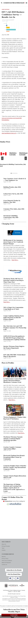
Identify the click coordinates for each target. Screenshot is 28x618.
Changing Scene (8, 223)
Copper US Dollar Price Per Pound (12, 498)
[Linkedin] (17, 578)
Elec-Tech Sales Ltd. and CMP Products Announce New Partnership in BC (14, 327)
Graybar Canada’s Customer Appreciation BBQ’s (12, 448)
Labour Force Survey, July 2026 (13, 194)
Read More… (15, 260)
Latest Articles (5, 9)
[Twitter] (14, 578)
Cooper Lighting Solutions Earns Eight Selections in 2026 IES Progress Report (13, 317)
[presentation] (14, 154)
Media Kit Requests (6, 562)
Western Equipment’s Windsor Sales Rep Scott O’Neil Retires (14, 418)
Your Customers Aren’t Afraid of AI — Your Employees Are (14, 179)
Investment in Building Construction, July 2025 (13, 165)
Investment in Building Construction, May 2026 (10, 216)
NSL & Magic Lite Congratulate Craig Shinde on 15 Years (13, 308)
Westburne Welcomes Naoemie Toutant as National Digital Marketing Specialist (13, 438)
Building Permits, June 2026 (12, 187)
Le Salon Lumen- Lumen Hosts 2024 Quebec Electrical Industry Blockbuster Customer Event (14, 380)
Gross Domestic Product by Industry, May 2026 (11, 201)
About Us (4, 544)
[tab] (12, 173)
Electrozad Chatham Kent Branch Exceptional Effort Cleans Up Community (14, 457)
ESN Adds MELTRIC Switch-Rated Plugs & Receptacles (14, 355)
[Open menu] (26, 3)
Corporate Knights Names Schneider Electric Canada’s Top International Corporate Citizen (14, 467)
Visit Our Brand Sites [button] (14, 574)
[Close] (27, 609)
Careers (3, 550)
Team (3, 548)
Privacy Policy (5, 558)
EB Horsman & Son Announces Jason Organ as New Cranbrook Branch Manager (13, 242)
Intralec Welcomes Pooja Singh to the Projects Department (13, 347)
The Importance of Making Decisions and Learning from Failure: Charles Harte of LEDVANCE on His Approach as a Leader (14, 487)
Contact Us (4, 564)
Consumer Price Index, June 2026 (13, 209)
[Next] (26, 158)
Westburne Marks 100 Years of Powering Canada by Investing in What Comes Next (13, 280)
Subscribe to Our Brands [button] (14, 570)
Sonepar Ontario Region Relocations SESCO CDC (14, 476)
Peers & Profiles (8, 362)
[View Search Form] (1, 3)
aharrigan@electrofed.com (9, 133)
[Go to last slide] (2, 158)
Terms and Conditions (7, 560)
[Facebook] (10, 578)
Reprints (4, 556)
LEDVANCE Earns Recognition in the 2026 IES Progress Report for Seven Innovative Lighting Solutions (14, 337)
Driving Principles (6, 546)
